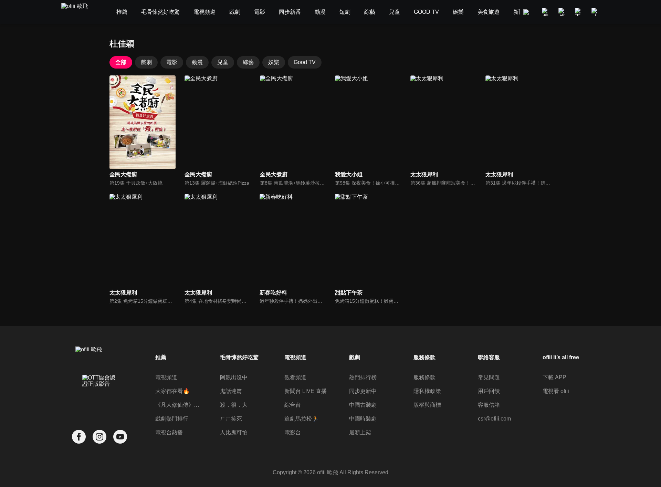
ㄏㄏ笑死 (231, 419)
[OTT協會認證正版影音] (99, 396)
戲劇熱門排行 (171, 419)
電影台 (292, 432)
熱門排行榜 (363, 377)
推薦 (160, 357)
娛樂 (273, 62)
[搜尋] (546, 12)
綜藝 (248, 62)
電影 (171, 62)
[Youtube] (120, 437)
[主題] (595, 12)
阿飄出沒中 (234, 377)
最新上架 (360, 432)
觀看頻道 (295, 377)
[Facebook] (79, 437)
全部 (120, 62)
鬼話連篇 (231, 391)
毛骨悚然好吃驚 (239, 357)
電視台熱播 (169, 432)
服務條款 (424, 377)
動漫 (197, 62)
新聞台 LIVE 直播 (305, 391)
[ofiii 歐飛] (78, 12)
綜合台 (292, 405)
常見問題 (489, 377)
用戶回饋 (489, 391)
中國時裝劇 (363, 419)
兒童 (222, 62)
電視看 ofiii (556, 391)
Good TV (305, 62)
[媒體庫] (562, 12)
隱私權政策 (427, 391)
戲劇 (146, 62)
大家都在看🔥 (172, 391)
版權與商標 (427, 405)
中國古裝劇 (363, 405)
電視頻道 (166, 377)
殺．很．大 (234, 405)
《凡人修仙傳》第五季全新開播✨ (178, 405)
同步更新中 (363, 391)
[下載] (579, 12)
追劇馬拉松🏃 (301, 419)
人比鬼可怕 (234, 432)
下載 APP (554, 377)
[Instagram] (99, 437)
